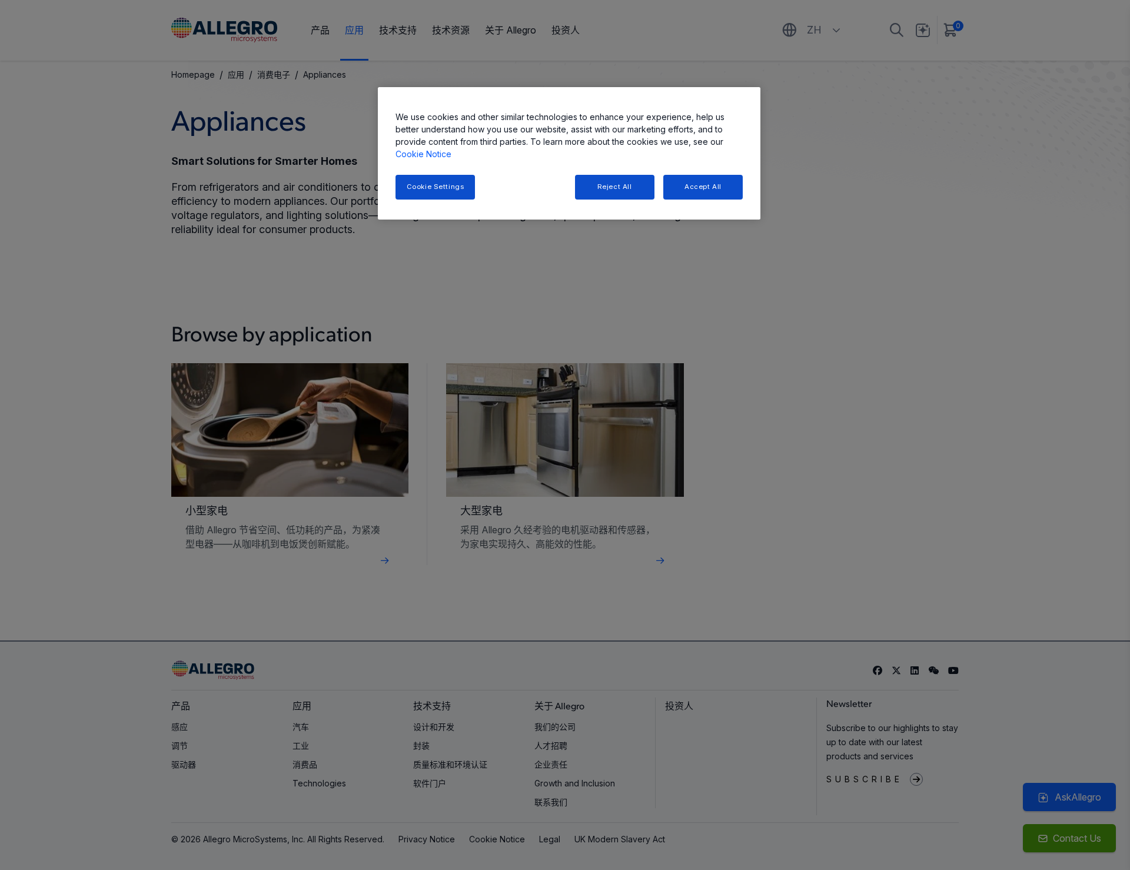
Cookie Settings (435, 186)
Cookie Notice (423, 154)
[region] (569, 153)
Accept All (703, 186)
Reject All (614, 186)
